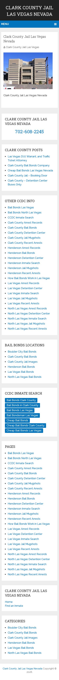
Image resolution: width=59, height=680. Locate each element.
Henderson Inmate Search (24, 263)
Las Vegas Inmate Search (23, 293)
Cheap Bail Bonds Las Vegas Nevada (30, 170)
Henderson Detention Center (25, 258)
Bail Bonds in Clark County (22, 405)
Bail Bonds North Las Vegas (24, 212)
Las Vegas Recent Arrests (23, 303)
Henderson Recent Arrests (24, 273)
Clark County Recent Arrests (25, 242)
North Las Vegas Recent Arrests (27, 328)
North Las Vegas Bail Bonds (24, 376)
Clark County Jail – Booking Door (27, 175)
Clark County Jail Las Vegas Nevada (22, 668)
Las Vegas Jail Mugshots (23, 298)
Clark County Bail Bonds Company (28, 165)
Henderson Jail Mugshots (23, 268)
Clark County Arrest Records (25, 222)
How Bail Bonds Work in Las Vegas (29, 278)
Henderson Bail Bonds (21, 252)
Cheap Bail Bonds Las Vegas (24, 430)
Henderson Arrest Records (24, 247)
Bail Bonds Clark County (21, 400)
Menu (5, 24)
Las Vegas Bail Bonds (21, 371)
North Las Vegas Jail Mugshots (26, 323)
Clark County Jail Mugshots (24, 237)
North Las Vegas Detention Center (29, 313)
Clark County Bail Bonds (22, 227)
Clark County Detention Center (26, 232)
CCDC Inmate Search (21, 217)
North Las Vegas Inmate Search (27, 318)
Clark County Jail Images (23, 361)
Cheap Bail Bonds (17, 420)
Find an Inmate (14, 605)
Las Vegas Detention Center (25, 288)
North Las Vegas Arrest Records (27, 308)
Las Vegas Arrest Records (23, 283)
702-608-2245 (29, 132)
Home (9, 601)
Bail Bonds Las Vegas (21, 207)
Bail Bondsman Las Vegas (22, 415)
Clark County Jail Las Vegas (22, 47)
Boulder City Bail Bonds (22, 351)
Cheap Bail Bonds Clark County (25, 425)
